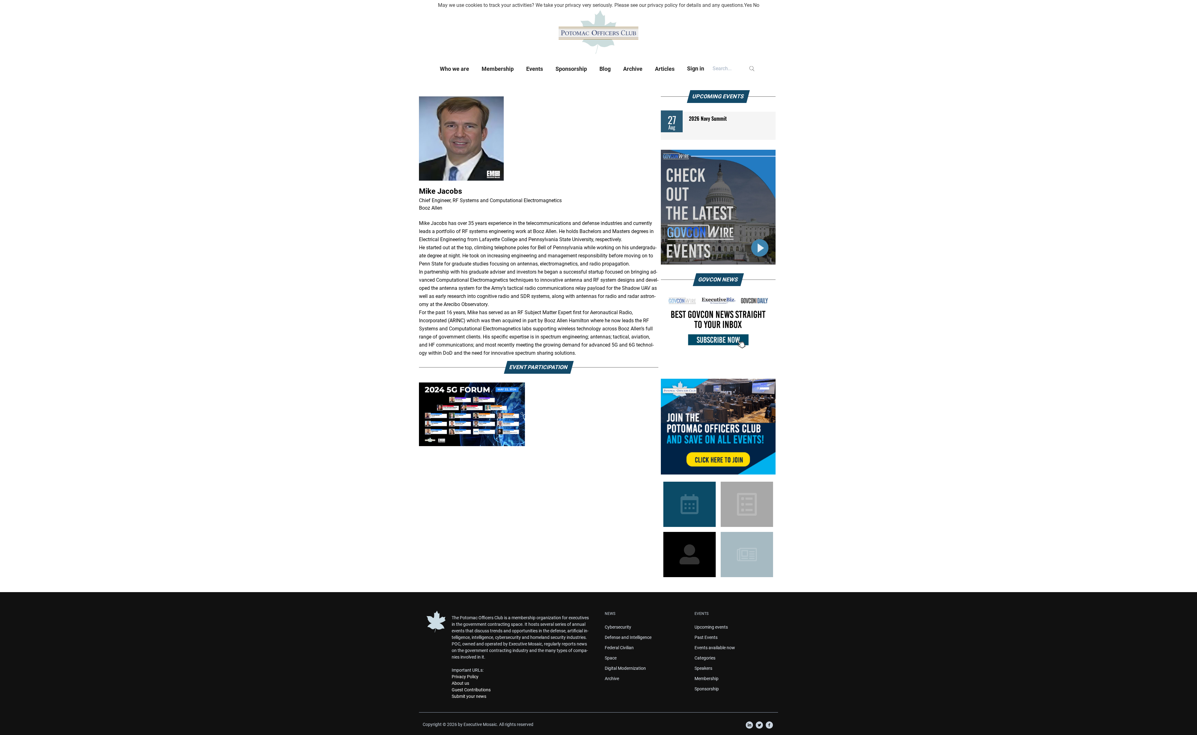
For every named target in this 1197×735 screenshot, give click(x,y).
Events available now (715, 647)
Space (611, 657)
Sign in (695, 68)
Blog (605, 69)
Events (534, 69)
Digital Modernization (625, 668)
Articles (665, 69)
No (756, 5)
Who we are (454, 69)
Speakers (703, 668)
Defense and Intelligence (628, 637)
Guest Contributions (471, 689)
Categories (705, 657)
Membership (498, 69)
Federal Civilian (619, 647)
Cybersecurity (618, 627)
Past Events (706, 637)
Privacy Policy (465, 676)
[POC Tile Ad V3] (718, 427)
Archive (632, 69)
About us (460, 683)
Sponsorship (571, 69)
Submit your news (469, 696)
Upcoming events (711, 627)
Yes (748, 5)
